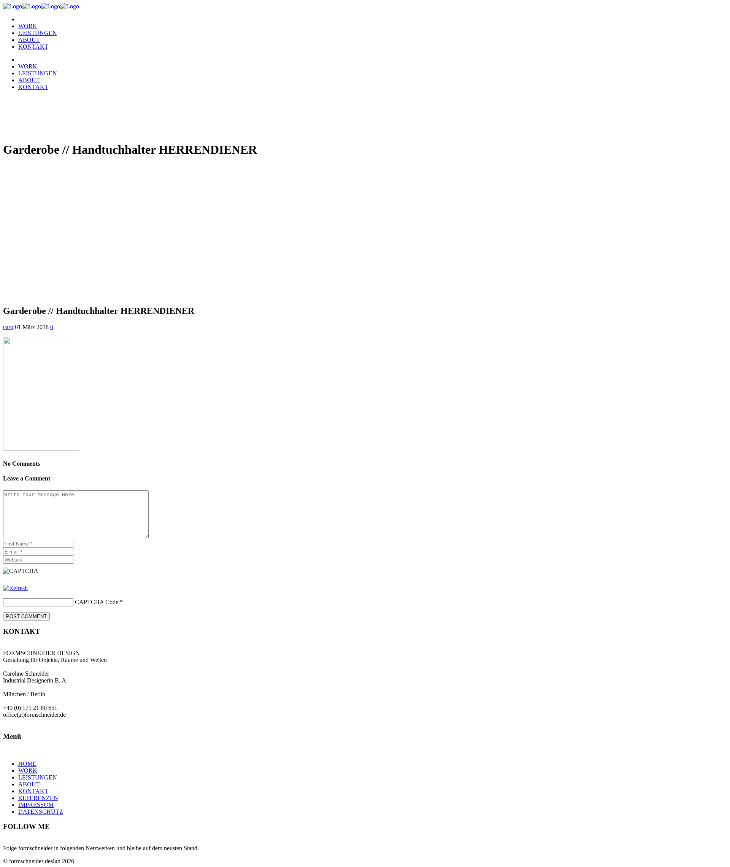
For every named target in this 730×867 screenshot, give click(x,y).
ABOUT (29, 784)
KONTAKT (33, 791)
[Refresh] (15, 588)
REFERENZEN (38, 798)
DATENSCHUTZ (40, 811)
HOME (27, 763)
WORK (27, 770)
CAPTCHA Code (96, 602)
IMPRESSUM (36, 805)
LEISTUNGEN (37, 777)
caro (8, 327)
